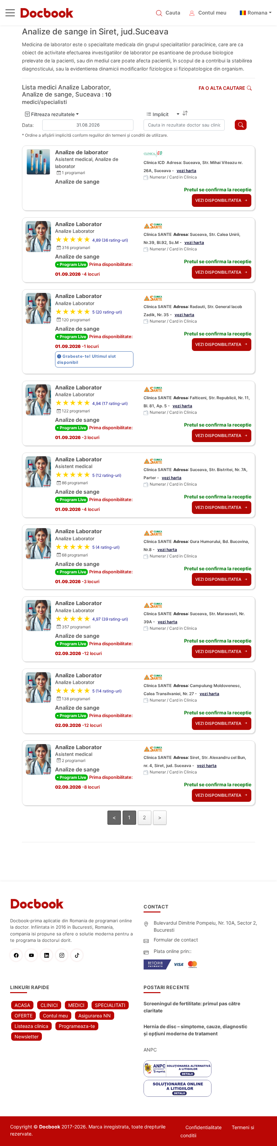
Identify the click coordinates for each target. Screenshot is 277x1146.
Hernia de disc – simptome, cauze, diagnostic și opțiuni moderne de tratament (195, 1030)
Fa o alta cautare (222, 88)
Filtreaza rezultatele (52, 114)
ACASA (22, 1005)
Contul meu (212, 12)
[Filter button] (241, 125)
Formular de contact (176, 940)
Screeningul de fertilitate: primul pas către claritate (192, 1007)
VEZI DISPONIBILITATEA (218, 200)
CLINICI (49, 1005)
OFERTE (23, 1015)
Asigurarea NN (94, 1015)
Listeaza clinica (31, 1026)
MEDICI (76, 1005)
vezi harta (186, 170)
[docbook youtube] (33, 955)
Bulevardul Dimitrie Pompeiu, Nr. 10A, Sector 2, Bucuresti (205, 926)
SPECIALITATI (110, 1005)
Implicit (163, 114)
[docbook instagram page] (63, 955)
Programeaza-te (77, 1026)
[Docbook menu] (10, 14)
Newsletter (27, 1036)
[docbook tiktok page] (78, 955)
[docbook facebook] (17, 955)
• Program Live (71, 264)
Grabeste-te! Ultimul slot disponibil (86, 359)
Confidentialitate (203, 1127)
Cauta (173, 12)
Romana (258, 12)
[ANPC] (177, 1068)
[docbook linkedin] (48, 955)
